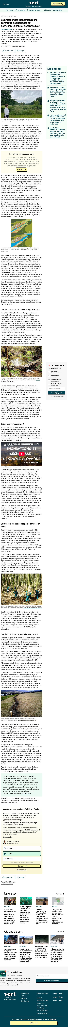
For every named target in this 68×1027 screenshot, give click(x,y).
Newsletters (25, 993)
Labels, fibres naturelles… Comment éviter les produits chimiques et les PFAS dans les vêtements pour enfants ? (57, 132)
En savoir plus (7, 837)
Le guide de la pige (42, 1000)
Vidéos (23, 996)
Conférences (25, 1001)
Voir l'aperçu (19, 975)
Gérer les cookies (42, 1013)
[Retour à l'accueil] (34, 3)
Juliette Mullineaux (19, 46)
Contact (39, 998)
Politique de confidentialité (57, 396)
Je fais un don (56, 4)
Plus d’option (21, 870)
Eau (15, 16)
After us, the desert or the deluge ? (33, 607)
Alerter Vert (40, 1003)
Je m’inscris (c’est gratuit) (56, 392)
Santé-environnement (7, 16)
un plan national (29, 313)
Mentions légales (42, 1010)
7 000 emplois (30, 627)
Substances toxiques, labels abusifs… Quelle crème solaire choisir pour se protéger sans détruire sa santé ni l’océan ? (58, 91)
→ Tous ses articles (7, 884)
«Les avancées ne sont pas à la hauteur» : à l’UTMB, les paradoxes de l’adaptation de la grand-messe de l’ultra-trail (58, 119)
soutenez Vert (26, 793)
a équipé (31, 319)
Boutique (24, 998)
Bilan (20, 140)
